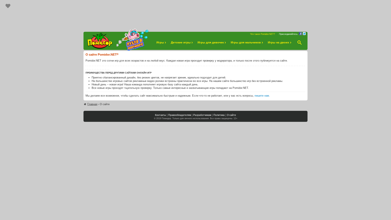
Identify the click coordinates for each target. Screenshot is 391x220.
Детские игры (181, 42)
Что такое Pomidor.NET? (262, 34)
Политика (219, 115)
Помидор (166, 118)
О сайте (231, 115)
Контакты (160, 115)
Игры (160, 42)
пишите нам (262, 95)
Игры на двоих (278, 42)
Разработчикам (202, 115)
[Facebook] (300, 33)
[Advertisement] (195, 13)
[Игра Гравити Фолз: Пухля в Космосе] (132, 40)
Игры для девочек (211, 42)
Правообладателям (179, 115)
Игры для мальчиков (246, 42)
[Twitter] (304, 33)
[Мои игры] (8, 6)
